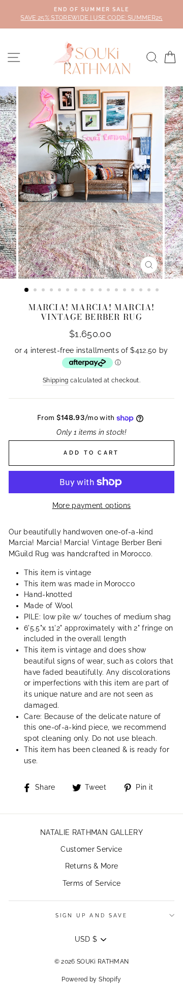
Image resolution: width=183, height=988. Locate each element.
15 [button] (141, 290)
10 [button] (101, 290)
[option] (91, 14)
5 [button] (60, 290)
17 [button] (158, 290)
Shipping (56, 380)
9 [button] (93, 290)
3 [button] (44, 290)
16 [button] (149, 290)
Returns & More (91, 866)
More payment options (91, 505)
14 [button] (133, 290)
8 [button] (84, 290)
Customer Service (91, 849)
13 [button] (125, 290)
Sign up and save (91, 915)
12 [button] (117, 290)
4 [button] (52, 290)
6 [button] (68, 290)
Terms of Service (91, 883)
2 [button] (36, 290)
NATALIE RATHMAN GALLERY (91, 832)
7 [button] (76, 290)
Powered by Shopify (91, 979)
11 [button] (109, 290)
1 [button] (26, 290)
